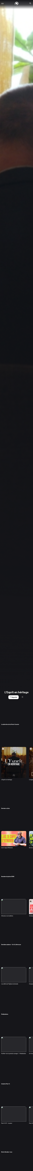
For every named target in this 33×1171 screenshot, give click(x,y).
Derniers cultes (5, 808)
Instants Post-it (5, 1084)
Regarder (14, 697)
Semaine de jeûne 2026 (7, 876)
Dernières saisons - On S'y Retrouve (11, 944)
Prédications (4, 1014)
